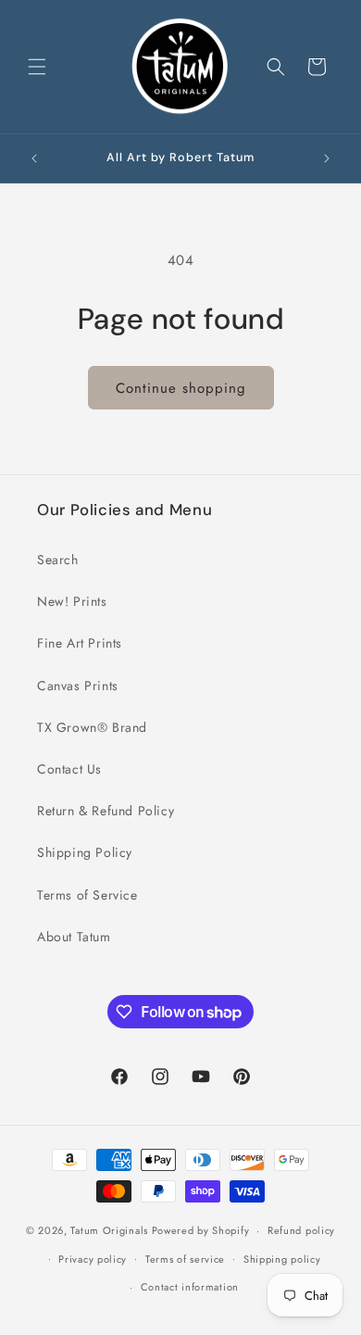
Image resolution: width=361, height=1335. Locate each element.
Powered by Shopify (201, 1230)
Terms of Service (87, 895)
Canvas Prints (77, 685)
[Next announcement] (326, 158)
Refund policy (301, 1230)
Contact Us (69, 769)
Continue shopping (181, 388)
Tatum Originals (109, 1230)
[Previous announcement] (34, 158)
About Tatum (74, 936)
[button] (37, 66)
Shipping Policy (84, 852)
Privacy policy (92, 1259)
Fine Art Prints (79, 643)
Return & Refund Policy (105, 810)
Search (58, 559)
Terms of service (185, 1259)
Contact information (190, 1286)
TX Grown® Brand (92, 727)
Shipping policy (282, 1259)
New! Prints (72, 601)
